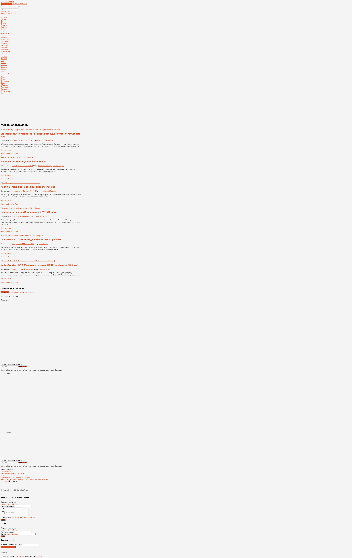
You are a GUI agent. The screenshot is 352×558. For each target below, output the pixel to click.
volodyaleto (45, 191)
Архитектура (5, 33)
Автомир (4, 17)
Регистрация (19, 556)
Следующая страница (26, 292)
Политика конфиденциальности (12, 474)
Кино (2, 21)
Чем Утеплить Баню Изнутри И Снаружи (15, 478)
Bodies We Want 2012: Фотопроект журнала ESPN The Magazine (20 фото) (39, 265)
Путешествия (5, 51)
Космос (3, 23)
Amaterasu (42, 166)
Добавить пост (6, 4)
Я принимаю (19, 517)
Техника (4, 25)
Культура (4, 37)
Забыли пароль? (12, 534)
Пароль (9, 534)
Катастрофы (5, 39)
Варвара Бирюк (42, 140)
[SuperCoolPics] (8, 2)
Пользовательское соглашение (23, 517)
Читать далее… (6, 150)
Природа (4, 27)
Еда (2, 35)
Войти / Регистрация (19, 4)
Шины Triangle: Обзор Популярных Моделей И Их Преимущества (24, 480)
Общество (4, 45)
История (4, 19)
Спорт (3, 53)
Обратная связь (6, 472)
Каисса (38, 216)
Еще (2, 31)
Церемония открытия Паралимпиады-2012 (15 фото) (29, 212)
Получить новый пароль (8, 547)
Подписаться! (22, 366)
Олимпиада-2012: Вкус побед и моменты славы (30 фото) (31, 239)
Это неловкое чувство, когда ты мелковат (23, 161)
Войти (3, 519)
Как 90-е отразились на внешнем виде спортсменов (28, 187)
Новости (44, 216)
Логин (3, 536)
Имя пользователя (7, 506)
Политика (4, 47)
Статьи (3, 29)
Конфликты (5, 41)
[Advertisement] (176, 108)
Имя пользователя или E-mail (11, 545)
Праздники (5, 49)
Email (2, 508)
